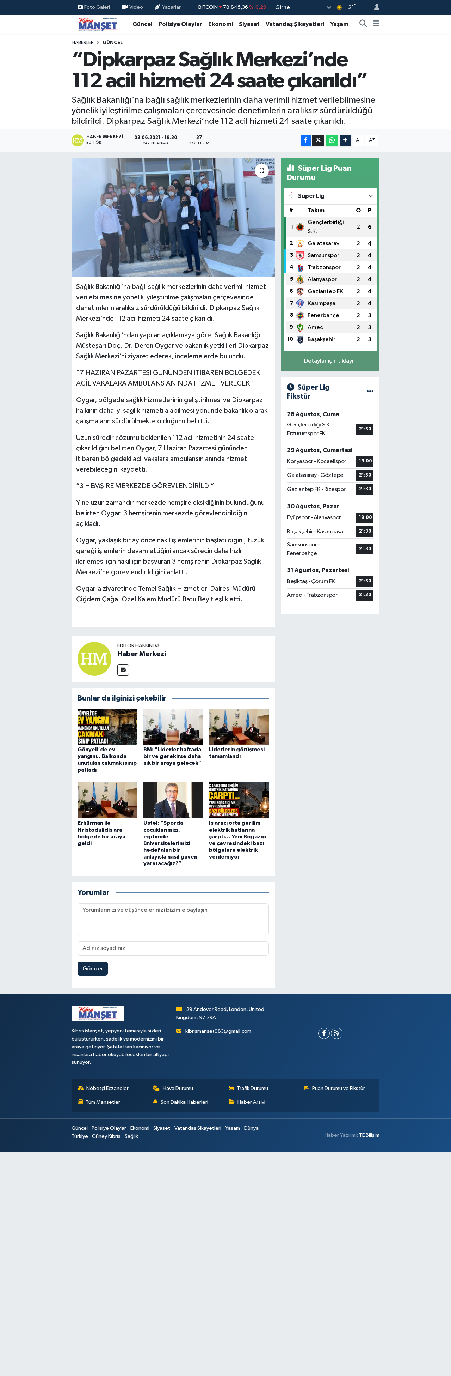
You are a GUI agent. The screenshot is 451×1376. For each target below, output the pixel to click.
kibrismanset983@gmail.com (218, 1031)
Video (136, 7)
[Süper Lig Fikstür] (370, 392)
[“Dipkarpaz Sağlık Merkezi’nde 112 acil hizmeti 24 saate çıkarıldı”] (173, 217)
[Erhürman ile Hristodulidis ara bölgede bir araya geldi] (107, 800)
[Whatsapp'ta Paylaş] (332, 140)
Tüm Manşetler (103, 1102)
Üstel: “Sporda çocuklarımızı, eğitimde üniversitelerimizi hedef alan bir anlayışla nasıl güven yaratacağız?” (170, 843)
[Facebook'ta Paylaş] (306, 140)
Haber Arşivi (251, 1102)
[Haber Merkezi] (94, 659)
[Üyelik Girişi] (373, 7)
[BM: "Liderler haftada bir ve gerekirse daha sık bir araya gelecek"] (173, 727)
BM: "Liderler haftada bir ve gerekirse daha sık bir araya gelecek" (172, 756)
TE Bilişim (369, 1135)
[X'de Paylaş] (318, 140)
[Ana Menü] (376, 24)
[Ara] (363, 24)
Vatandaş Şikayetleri (295, 24)
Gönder (92, 969)
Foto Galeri (97, 7)
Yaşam (339, 24)
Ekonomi (220, 24)
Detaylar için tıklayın (330, 361)
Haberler (83, 42)
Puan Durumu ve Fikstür (338, 1088)
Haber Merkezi (141, 653)
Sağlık (131, 1136)
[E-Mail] (123, 670)
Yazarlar (171, 7)
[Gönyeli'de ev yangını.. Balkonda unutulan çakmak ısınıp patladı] (107, 727)
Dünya (251, 1128)
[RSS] (336, 1033)
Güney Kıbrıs (106, 1136)
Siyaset (249, 24)
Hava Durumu (178, 1088)
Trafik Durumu (252, 1088)
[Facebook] (324, 1033)
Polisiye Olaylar (180, 24)
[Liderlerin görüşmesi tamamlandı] (239, 727)
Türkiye (80, 1136)
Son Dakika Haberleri (184, 1102)
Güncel (142, 24)
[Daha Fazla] (345, 140)
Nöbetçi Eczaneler (107, 1088)
